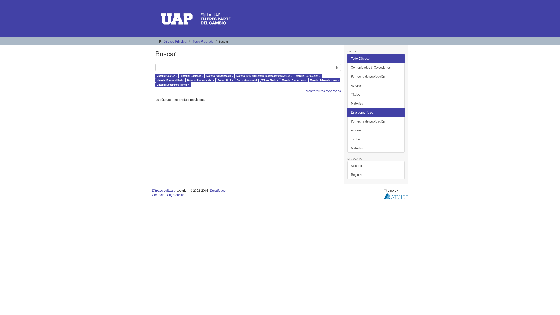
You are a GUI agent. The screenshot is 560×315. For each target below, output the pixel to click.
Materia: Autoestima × (294, 80)
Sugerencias (175, 194)
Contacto (158, 194)
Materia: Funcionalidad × (170, 80)
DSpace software (164, 190)
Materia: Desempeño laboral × (173, 84)
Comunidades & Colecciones (371, 67)
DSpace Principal (175, 41)
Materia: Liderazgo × (192, 75)
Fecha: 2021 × (225, 80)
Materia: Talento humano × (324, 80)
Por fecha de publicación (368, 76)
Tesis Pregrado (203, 41)
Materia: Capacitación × (219, 75)
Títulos (355, 94)
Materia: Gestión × (167, 75)
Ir (337, 67)
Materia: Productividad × (200, 80)
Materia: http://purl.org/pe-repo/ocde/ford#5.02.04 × (264, 75)
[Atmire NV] (396, 195)
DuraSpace (218, 190)
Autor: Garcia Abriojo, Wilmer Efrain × (257, 80)
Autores (356, 85)
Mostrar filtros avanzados (323, 91)
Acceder (356, 165)
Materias (357, 103)
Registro (356, 174)
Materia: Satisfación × (308, 75)
